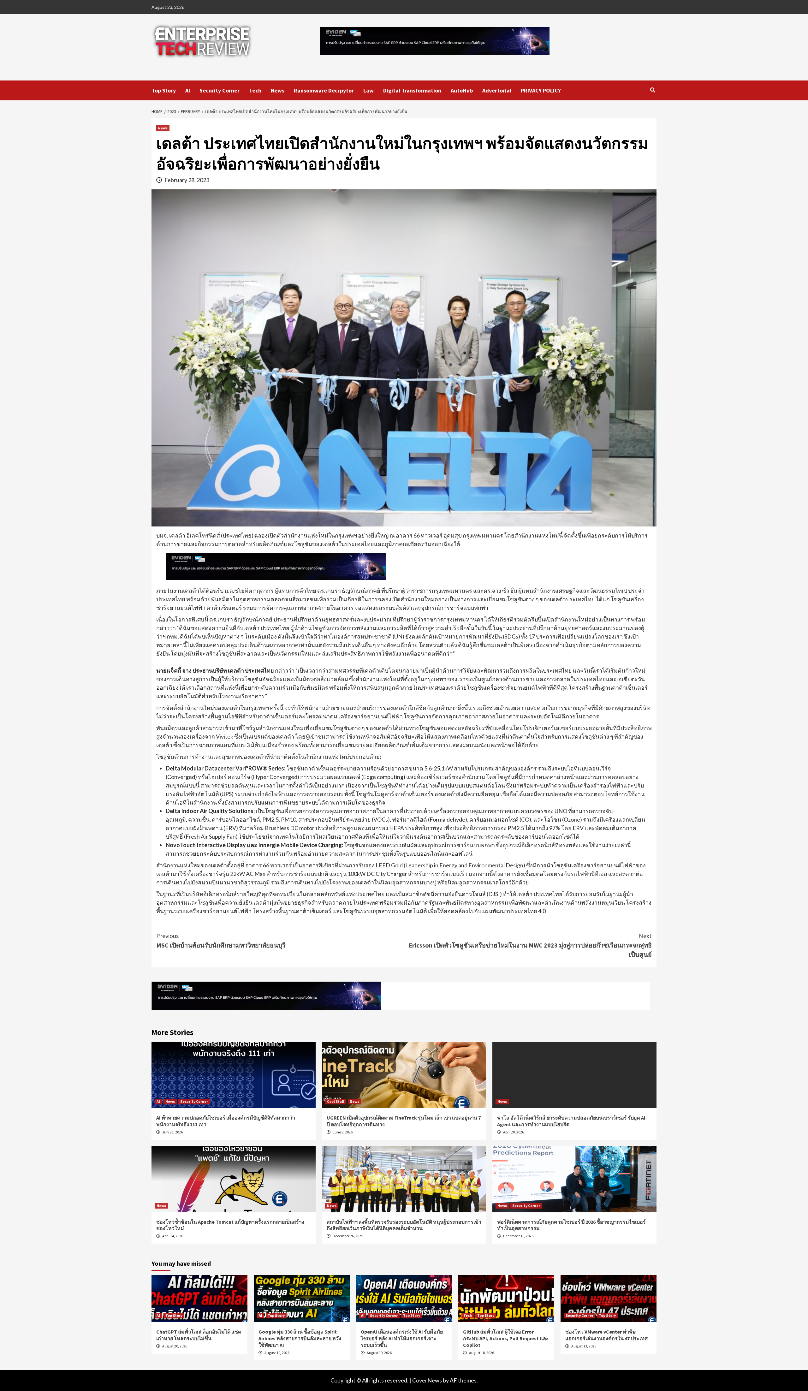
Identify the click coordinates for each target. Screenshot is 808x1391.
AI (187, 90)
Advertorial (496, 90)
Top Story (164, 90)
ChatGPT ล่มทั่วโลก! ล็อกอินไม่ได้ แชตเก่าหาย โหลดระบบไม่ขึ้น (198, 1335)
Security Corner (219, 90)
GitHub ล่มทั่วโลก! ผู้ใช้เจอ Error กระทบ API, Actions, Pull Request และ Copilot (506, 1338)
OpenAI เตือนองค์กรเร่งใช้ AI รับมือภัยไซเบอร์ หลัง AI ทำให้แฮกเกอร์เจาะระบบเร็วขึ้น (402, 1338)
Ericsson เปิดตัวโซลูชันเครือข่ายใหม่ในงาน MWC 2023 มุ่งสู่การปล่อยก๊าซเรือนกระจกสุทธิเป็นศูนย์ (530, 945)
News (277, 90)
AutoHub (462, 90)
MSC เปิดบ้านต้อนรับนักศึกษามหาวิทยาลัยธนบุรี (221, 940)
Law (368, 90)
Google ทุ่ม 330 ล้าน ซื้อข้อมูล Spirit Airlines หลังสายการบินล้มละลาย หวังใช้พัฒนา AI (299, 1338)
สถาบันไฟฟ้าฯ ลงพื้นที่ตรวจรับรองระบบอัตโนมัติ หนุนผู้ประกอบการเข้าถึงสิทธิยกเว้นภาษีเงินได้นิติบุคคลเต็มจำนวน (404, 1225)
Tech (255, 90)
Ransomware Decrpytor (324, 90)
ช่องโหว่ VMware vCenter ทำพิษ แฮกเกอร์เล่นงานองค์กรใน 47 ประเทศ (606, 1335)
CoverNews (427, 1380)
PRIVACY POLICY (541, 90)
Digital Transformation (412, 90)
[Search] (652, 90)
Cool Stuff (335, 1101)
